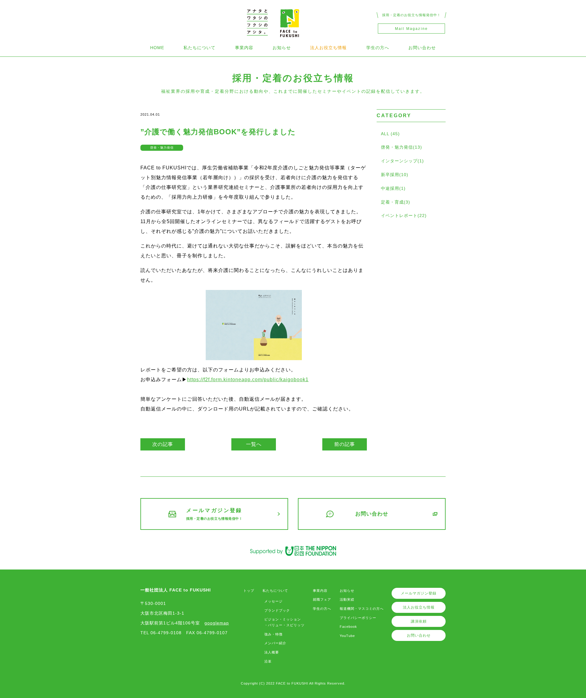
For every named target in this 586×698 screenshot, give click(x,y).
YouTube (347, 636)
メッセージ (273, 601)
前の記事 (344, 444)
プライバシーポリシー (358, 618)
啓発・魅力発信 (162, 147)
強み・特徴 (273, 634)
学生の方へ (377, 47)
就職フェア (322, 599)
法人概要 (271, 652)
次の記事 (162, 444)
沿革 (268, 661)
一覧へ (254, 444)
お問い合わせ (422, 47)
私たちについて (199, 47)
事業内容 (244, 47)
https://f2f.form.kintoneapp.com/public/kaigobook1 (248, 379)
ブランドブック (277, 610)
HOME (157, 47)
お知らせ (282, 47)
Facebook (348, 626)
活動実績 (347, 599)
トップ (248, 590)
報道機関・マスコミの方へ (362, 608)
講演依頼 (419, 621)
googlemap (216, 622)
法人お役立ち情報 (328, 47)
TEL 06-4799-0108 (161, 632)
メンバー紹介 (275, 643)
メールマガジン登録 (418, 593)
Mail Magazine (411, 29)
